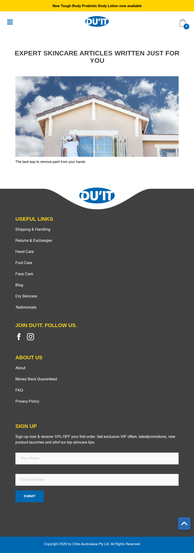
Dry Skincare (26, 296)
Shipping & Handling (32, 230)
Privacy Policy (27, 402)
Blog (19, 285)
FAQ (19, 390)
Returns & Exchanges (33, 241)
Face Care (24, 274)
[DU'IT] (97, 21)
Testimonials (25, 308)
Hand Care (24, 252)
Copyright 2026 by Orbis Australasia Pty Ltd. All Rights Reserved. (92, 544)
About (20, 368)
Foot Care (23, 263)
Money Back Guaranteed (36, 379)
